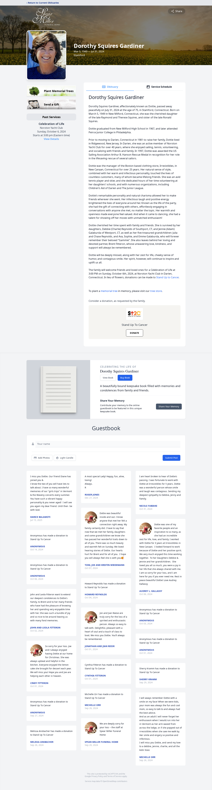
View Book (108, 377)
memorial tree (109, 291)
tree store (156, 291)
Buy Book (125, 377)
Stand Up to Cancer (167, 277)
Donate (134, 332)
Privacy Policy (97, 776)
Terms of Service (114, 776)
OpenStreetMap (109, 781)
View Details (51, 139)
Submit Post (171, 457)
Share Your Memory (169, 406)
